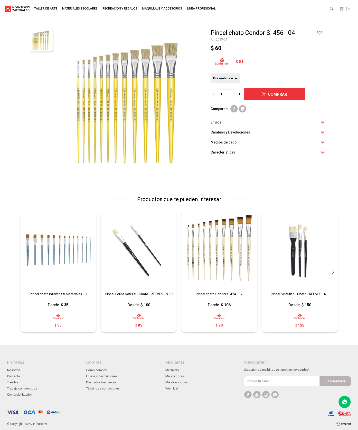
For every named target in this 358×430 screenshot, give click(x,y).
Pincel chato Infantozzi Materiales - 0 (58, 294)
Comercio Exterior (19, 394)
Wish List (171, 388)
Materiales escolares (80, 8)
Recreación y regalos (120, 8)
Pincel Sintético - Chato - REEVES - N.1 (300, 294)
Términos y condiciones (103, 388)
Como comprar (96, 370)
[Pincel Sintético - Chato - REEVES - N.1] (300, 250)
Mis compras (174, 376)
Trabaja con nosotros (22, 388)
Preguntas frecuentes (101, 382)
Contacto (13, 376)
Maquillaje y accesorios (162, 8)
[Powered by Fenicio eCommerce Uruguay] (343, 424)
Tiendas (12, 382)
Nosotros (13, 370)
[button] (333, 272)
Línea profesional (201, 8)
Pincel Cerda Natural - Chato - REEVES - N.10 (139, 294)
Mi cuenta (172, 370)
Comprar (277, 94)
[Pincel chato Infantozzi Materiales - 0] (58, 250)
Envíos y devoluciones (101, 376)
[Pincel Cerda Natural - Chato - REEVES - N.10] (139, 250)
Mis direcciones (176, 382)
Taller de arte (45, 8)
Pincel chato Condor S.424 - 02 (219, 294)
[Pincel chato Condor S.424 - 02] (219, 250)
